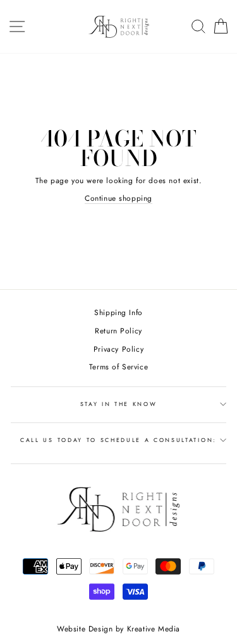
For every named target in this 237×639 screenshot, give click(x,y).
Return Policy (118, 330)
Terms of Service (119, 366)
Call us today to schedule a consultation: (118, 440)
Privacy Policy (118, 348)
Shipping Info (118, 312)
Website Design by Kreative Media (118, 629)
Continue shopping (118, 198)
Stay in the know (118, 404)
